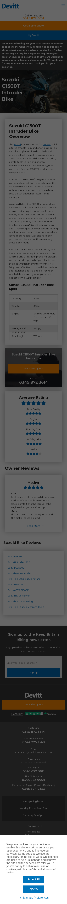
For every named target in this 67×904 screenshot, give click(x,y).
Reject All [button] (33, 889)
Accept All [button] (33, 879)
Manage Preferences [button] (36, 897)
